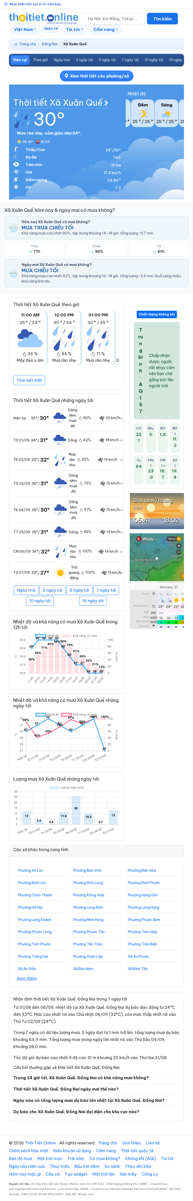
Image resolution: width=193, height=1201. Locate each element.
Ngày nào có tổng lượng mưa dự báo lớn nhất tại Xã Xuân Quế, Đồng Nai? (88, 1100)
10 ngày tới (153, 60)
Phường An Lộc (30, 870)
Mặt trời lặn (103, 1174)
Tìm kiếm (162, 18)
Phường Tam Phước (34, 944)
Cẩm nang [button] (104, 29)
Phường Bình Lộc (32, 882)
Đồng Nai (49, 44)
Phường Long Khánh (34, 919)
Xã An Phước (138, 956)
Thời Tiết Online (40, 1142)
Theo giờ (40, 60)
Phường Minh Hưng (88, 919)
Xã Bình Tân (138, 969)
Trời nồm (75, 1158)
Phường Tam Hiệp (143, 932)
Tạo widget (76, 1174)
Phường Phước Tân (89, 932)
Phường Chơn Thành (35, 895)
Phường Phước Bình (144, 919)
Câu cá (53, 1174)
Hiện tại (20, 60)
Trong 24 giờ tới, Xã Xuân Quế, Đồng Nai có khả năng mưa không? (81, 1077)
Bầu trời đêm (87, 1166)
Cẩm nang (106, 1150)
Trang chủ (27, 44)
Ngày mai (62, 60)
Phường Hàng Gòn (143, 895)
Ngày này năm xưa (27, 1166)
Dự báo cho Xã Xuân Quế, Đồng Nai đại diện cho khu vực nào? (76, 1111)
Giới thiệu (131, 1142)
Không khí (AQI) (140, 1158)
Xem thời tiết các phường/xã (99, 75)
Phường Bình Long (88, 882)
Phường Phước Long (35, 932)
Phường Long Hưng (143, 907)
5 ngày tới (107, 60)
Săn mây (128, 1174)
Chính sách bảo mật (28, 1150)
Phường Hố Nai (30, 907)
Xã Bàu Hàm (83, 969)
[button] (25, 29)
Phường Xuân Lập (88, 956)
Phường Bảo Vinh (87, 870)
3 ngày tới (84, 60)
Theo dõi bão (138, 1166)
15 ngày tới (178, 60)
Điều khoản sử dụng (72, 1150)
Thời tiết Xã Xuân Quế (58, 103)
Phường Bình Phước (144, 882)
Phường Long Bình (88, 907)
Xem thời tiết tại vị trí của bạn (35, 4)
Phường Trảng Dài (33, 956)
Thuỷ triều (59, 1166)
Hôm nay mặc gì (25, 1174)
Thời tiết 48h (29, 380)
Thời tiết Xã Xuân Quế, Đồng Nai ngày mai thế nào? (66, 1089)
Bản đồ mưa (20, 1158)
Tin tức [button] (73, 29)
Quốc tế (51, 28)
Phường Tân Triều (88, 944)
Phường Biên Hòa (142, 870)
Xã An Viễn (27, 969)
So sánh (112, 1166)
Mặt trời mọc (49, 1158)
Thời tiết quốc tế (137, 1150)
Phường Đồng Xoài (88, 895)
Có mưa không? (104, 1158)
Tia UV (167, 1158)
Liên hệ (153, 1142)
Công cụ (149, 1174)
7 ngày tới (130, 60)
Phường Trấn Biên (142, 944)
